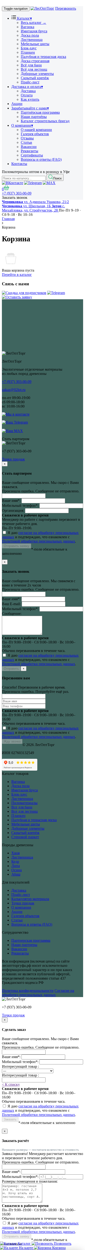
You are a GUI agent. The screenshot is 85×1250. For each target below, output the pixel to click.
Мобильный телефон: (20, 505)
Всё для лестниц (34, 69)
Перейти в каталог (17, 275)
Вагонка (27, 27)
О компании (22, 125)
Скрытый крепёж (35, 78)
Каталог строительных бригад (45, 121)
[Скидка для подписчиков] (24, 293)
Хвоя (15, 853)
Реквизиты (29, 151)
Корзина (58, 1248)
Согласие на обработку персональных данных (38, 993)
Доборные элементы (37, 74)
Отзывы (27, 138)
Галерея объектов (35, 134)
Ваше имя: (11, 501)
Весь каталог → (33, 23)
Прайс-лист (30, 82)
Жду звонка (12, 741)
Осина (16, 870)
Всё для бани (31, 65)
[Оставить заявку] (17, 297)
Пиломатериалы (24, 803)
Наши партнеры (24, 945)
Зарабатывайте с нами (30, 108)
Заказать (10, 1119)
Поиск (57, 178)
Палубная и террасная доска (43, 57)
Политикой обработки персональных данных (38, 541)
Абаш (15, 874)
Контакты (19, 164)
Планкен (28, 52)
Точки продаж (13, 459)
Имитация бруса (34, 31)
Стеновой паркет (25, 837)
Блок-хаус (29, 48)
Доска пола (30, 35)
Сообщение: (11, 614)
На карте (26, 1248)
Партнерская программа (30, 940)
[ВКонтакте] (12, 183)
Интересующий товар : (20, 1066)
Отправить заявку (16, 546)
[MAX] (49, 183)
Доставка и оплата (27, 87)
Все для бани (21, 807)
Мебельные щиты (35, 44)
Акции (16, 104)
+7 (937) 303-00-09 (16, 193)
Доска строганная (35, 61)
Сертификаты (32, 155)
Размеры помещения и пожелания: (30, 1181)
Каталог (24, 18)
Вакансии (29, 147)
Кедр (15, 861)
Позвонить (62, 1243)
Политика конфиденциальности (28, 991)
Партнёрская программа (40, 112)
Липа (15, 866)
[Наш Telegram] (56, 293)
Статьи (26, 142)
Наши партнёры (34, 117)
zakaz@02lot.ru (14, 390)
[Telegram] (33, 183)
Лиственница (31, 40)
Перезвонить (65, 8)
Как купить (30, 99)
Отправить (11, 668)
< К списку (11, 1084)
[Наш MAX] (12, 430)
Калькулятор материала (30, 899)
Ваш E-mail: (11, 604)
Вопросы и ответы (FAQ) (41, 159)
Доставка (28, 91)
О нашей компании (36, 130)
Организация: (13, 510)
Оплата (27, 95)
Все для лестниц (24, 811)
